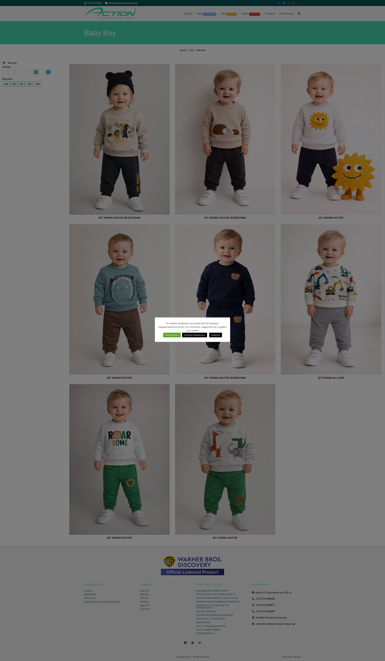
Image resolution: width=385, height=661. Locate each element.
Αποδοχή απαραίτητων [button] (194, 335)
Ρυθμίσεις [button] (215, 335)
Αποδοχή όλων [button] (172, 335)
